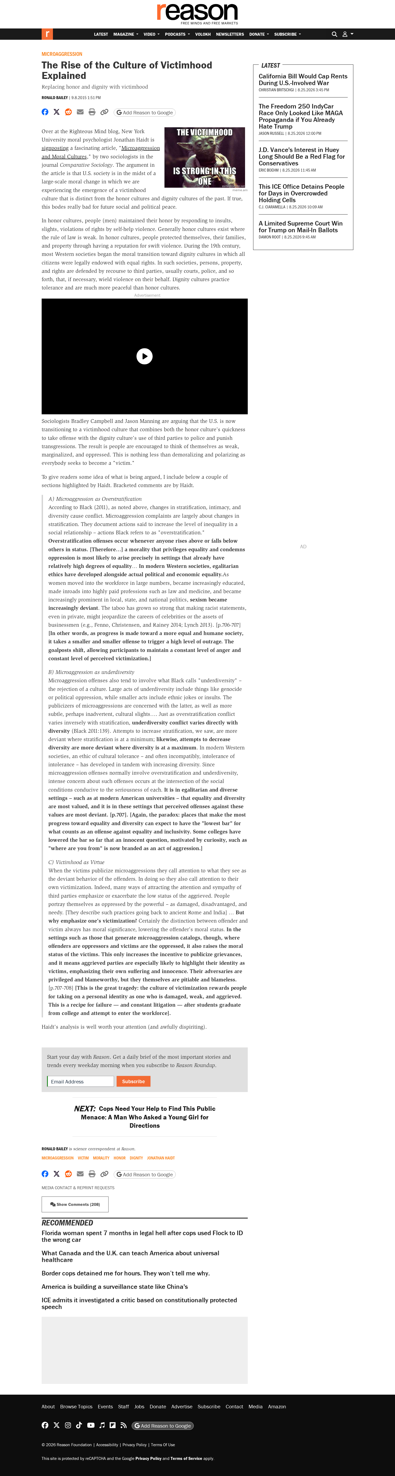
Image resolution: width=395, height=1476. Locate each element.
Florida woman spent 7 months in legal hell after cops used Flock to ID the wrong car (142, 1236)
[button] (348, 34)
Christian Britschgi (276, 89)
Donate (257, 34)
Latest (101, 34)
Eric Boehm (269, 170)
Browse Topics (76, 1406)
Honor (119, 1158)
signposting (55, 148)
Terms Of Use (163, 1444)
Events (105, 1406)
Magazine (124, 34)
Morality (101, 1158)
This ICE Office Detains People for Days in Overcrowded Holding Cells (301, 193)
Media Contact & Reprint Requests (78, 1187)
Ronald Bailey (55, 97)
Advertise (181, 1406)
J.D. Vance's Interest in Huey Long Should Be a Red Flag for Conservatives (302, 156)
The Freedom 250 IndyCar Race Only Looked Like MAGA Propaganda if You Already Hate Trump (301, 116)
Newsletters (230, 34)
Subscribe (286, 34)
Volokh (203, 34)
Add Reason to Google (147, 112)
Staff (123, 1406)
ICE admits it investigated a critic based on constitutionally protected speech (139, 1303)
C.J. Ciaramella (272, 206)
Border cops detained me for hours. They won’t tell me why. (126, 1273)
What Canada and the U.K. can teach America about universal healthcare (130, 1256)
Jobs (139, 1406)
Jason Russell (271, 133)
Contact (234, 1406)
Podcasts (175, 34)
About (48, 1406)
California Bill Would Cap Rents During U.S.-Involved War (303, 79)
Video (150, 34)
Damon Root (270, 237)
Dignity (136, 1158)
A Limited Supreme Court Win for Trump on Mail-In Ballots (301, 226)
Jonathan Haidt (161, 1158)
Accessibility (107, 1444)
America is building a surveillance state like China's (115, 1286)
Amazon (277, 1406)
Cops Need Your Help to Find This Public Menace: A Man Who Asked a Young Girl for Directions (145, 1117)
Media (256, 1406)
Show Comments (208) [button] (78, 1204)
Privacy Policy (135, 1444)
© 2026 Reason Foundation (67, 1444)
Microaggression (62, 53)
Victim (83, 1158)
